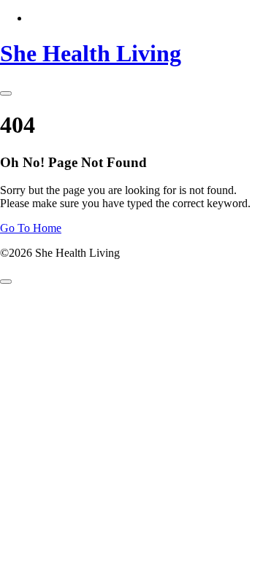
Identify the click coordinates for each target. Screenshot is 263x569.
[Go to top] (6, 281)
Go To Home (30, 228)
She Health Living (90, 53)
